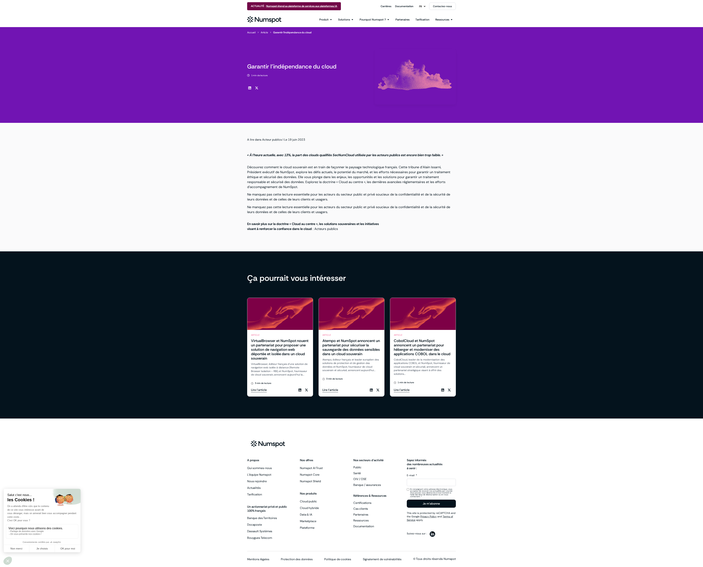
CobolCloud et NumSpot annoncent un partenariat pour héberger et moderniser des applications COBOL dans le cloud (422, 347)
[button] (249, 87)
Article (264, 32)
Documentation (404, 6)
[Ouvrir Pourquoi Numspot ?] (388, 20)
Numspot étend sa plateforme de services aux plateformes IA (301, 6)
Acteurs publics (326, 229)
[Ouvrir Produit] (331, 20)
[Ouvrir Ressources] (451, 20)
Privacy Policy (428, 516)
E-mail (411, 475)
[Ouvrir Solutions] (352, 20)
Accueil (251, 32)
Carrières (386, 6)
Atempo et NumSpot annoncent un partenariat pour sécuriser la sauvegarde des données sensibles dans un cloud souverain (351, 347)
